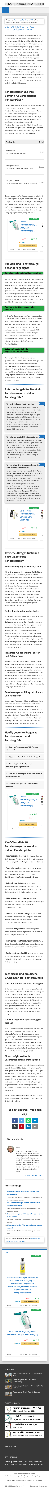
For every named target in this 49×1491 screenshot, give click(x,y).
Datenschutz (34, 1486)
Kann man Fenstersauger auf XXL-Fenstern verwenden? (22, 748)
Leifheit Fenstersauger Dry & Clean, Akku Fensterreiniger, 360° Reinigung (28, 226)
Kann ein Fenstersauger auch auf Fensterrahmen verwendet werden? (24, 775)
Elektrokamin (38, 1480)
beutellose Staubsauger (24, 1478)
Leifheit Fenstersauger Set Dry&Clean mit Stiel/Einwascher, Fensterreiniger (26, 1419)
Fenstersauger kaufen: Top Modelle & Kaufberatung (25, 1380)
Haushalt (7, 1476)
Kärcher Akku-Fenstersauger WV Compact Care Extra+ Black (27, 515)
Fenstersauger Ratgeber (24, 3)
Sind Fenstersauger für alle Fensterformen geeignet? (22, 784)
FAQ (31, 20)
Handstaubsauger (15, 1476)
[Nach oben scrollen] (45, 1487)
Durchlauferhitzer (29, 1480)
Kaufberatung (23, 20)
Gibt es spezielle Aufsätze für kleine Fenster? (24, 757)
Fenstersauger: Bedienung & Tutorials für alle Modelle (28, 1387)
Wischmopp (33, 1476)
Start (15, 20)
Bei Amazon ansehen (28, 246)
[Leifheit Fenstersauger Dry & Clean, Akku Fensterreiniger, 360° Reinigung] (22, 1329)
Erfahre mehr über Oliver (33, 1175)
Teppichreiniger (20, 1480)
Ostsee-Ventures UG (17, 1486)
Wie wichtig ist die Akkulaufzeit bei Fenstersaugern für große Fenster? (19, 765)
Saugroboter (40, 1476)
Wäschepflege (11, 1480)
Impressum (43, 1486)
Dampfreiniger (25, 1476)
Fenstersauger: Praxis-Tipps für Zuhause (26, 1392)
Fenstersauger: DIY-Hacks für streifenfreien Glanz (27, 1374)
